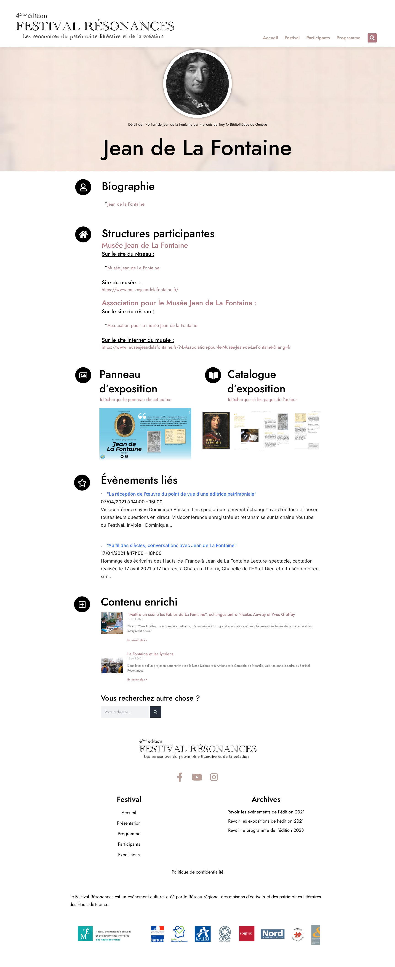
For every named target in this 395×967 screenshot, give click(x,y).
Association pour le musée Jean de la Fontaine (152, 325)
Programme (348, 38)
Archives (266, 799)
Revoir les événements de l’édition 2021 (266, 812)
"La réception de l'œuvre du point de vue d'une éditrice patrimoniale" (181, 494)
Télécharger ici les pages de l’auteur (262, 399)
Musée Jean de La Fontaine (133, 268)
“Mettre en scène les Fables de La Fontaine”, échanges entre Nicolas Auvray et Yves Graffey (211, 614)
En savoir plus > (137, 640)
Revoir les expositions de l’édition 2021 (266, 821)
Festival (292, 38)
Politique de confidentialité (197, 872)
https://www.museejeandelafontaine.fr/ (140, 289)
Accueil (270, 38)
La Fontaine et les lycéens (150, 654)
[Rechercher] (155, 712)
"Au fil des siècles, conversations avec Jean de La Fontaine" (171, 545)
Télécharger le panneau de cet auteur (135, 399)
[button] (372, 38)
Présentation (129, 823)
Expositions (129, 854)
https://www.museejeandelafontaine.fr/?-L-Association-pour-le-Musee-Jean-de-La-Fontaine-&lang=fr (196, 347)
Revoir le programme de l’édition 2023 (266, 830)
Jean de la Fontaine (125, 204)
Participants (318, 38)
